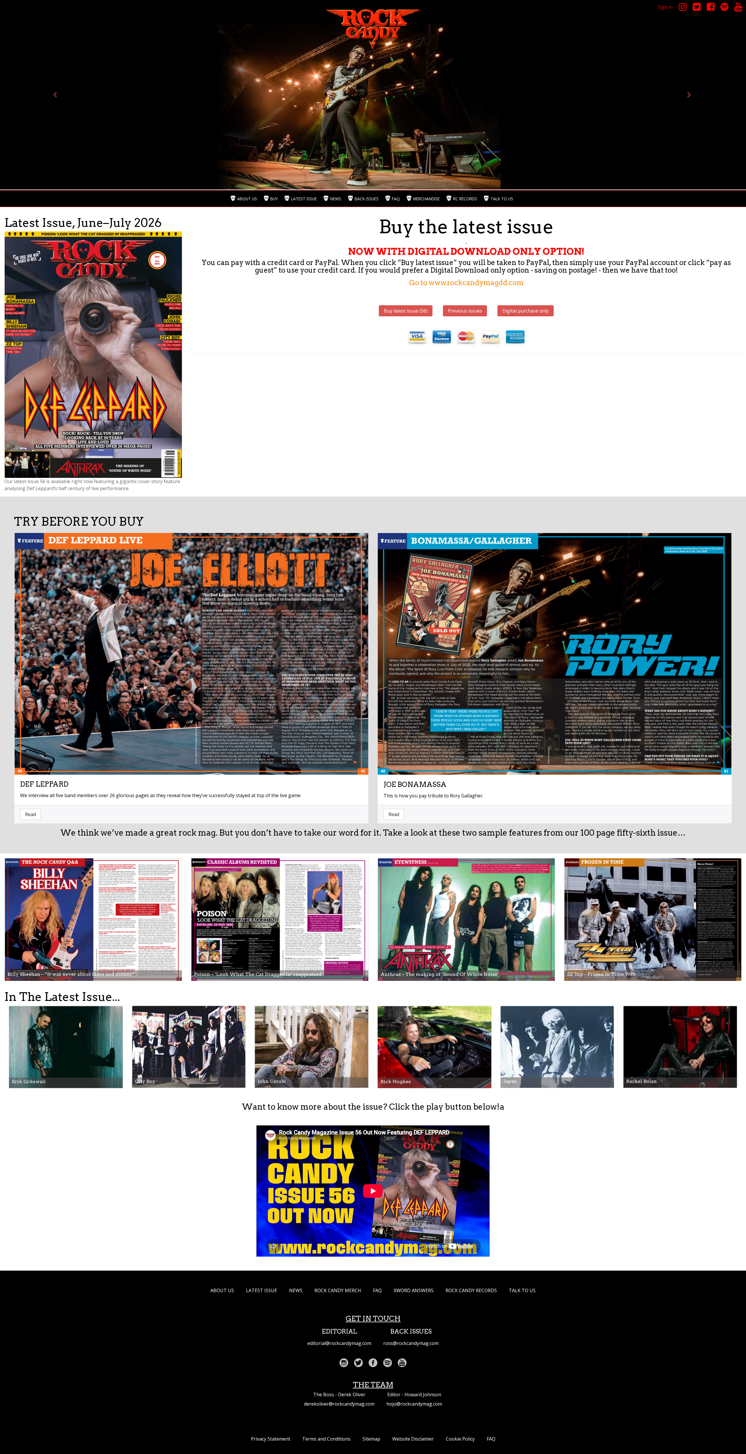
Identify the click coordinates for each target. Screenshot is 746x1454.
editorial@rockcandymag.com (339, 1343)
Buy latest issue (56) (405, 311)
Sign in (665, 7)
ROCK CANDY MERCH (337, 1290)
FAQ (377, 1290)
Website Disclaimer (413, 1439)
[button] (56, 95)
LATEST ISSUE (261, 1290)
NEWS (295, 1290)
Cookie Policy (460, 1439)
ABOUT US (222, 1290)
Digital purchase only (525, 311)
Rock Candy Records (471, 1290)
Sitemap (371, 1439)
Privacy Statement (270, 1439)
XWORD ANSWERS (414, 1290)
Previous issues (465, 311)
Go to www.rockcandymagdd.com (466, 282)
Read (30, 814)
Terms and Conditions (326, 1439)
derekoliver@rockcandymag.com (339, 1404)
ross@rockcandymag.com (411, 1343)
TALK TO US (522, 1290)
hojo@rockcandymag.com (414, 1404)
